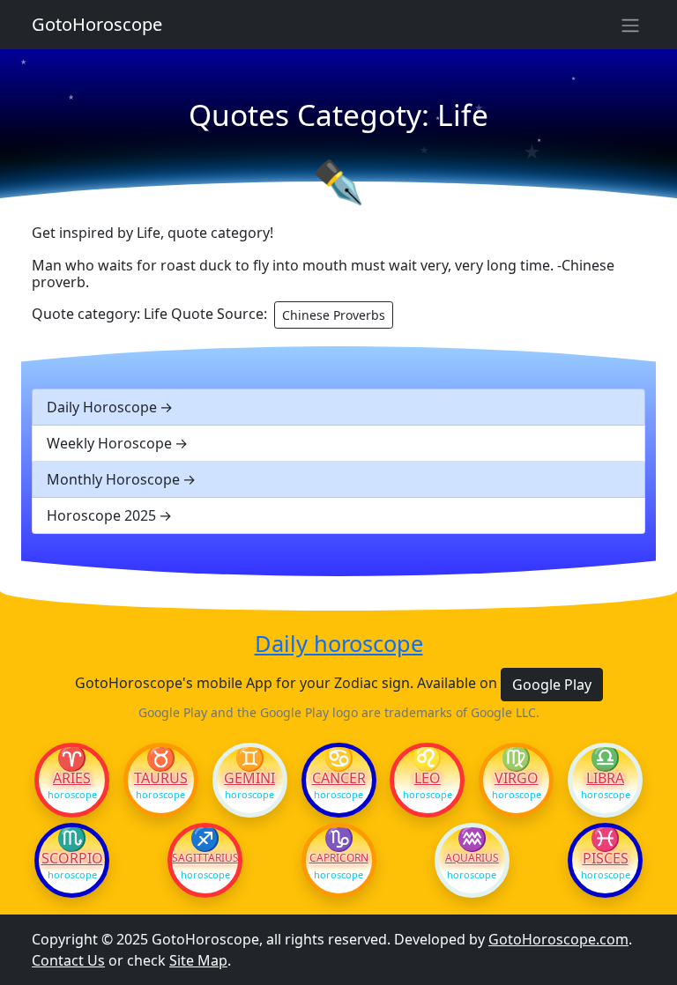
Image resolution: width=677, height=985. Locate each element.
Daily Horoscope (102, 407)
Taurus (161, 778)
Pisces (606, 858)
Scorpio (72, 858)
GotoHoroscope (97, 24)
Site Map (198, 960)
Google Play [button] (551, 684)
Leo (427, 778)
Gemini (249, 778)
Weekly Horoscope (109, 443)
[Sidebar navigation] (630, 24)
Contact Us (68, 960)
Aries (72, 778)
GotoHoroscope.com (558, 939)
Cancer (339, 778)
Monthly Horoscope (113, 479)
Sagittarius (205, 858)
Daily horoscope (339, 643)
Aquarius (472, 858)
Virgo (517, 778)
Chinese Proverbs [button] (333, 315)
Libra (605, 778)
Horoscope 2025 (101, 515)
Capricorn (338, 858)
